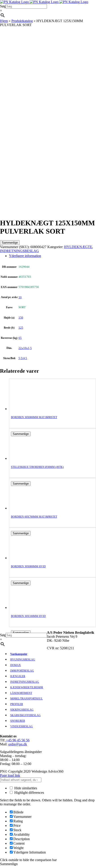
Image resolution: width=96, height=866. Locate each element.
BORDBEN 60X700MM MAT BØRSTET (34, 516)
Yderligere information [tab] (25, 256)
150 (21, 317)
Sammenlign (10, 242)
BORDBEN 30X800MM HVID (28, 566)
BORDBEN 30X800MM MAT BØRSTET (34, 417)
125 (21, 327)
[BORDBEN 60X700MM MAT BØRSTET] (29, 508)
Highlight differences (28, 792)
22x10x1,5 (25, 348)
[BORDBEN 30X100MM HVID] (29, 607)
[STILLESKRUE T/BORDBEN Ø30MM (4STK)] (29, 458)
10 (20, 297)
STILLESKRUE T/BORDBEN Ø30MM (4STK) (37, 467)
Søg (3, 6)
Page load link (10, 775)
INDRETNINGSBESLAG (19, 251)
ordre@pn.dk (17, 744)
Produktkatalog (22, 21)
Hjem (4, 21)
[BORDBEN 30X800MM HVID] (29, 558)
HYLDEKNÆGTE (78, 247)
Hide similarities (25, 788)
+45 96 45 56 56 (17, 740)
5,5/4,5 (23, 358)
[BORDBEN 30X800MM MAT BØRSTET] (29, 409)
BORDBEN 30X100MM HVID (28, 616)
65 (20, 337)
